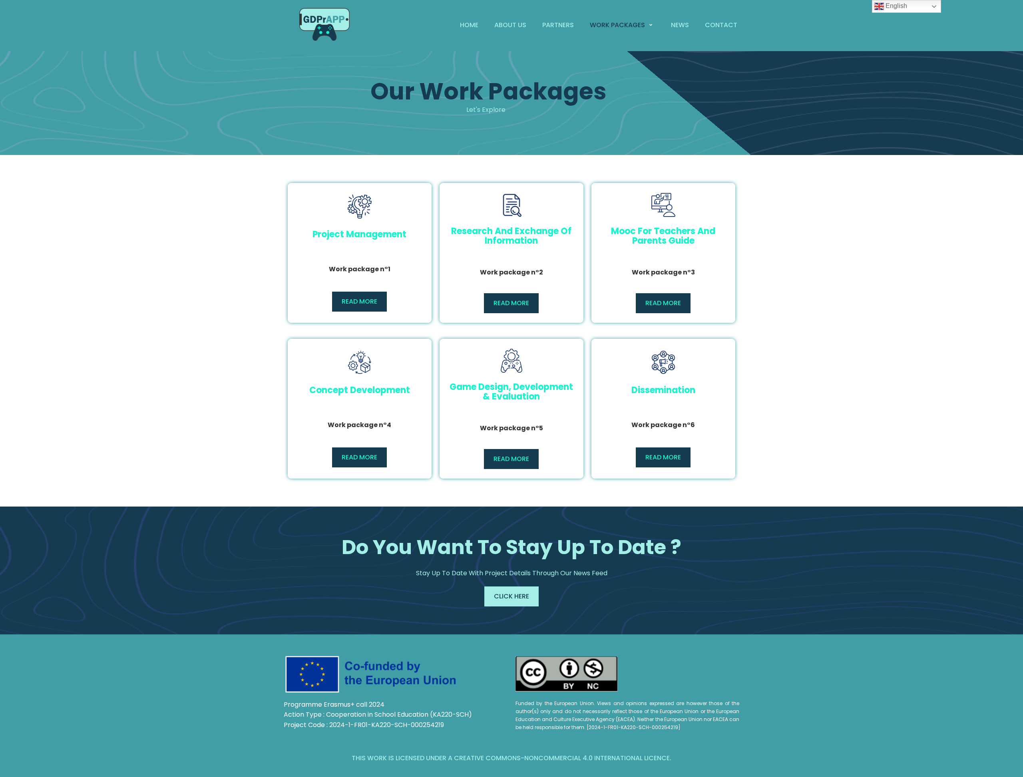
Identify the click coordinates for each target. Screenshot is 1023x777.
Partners (558, 25)
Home (469, 25)
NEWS (680, 25)
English (895, 5)
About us (510, 25)
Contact (721, 25)
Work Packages (617, 25)
